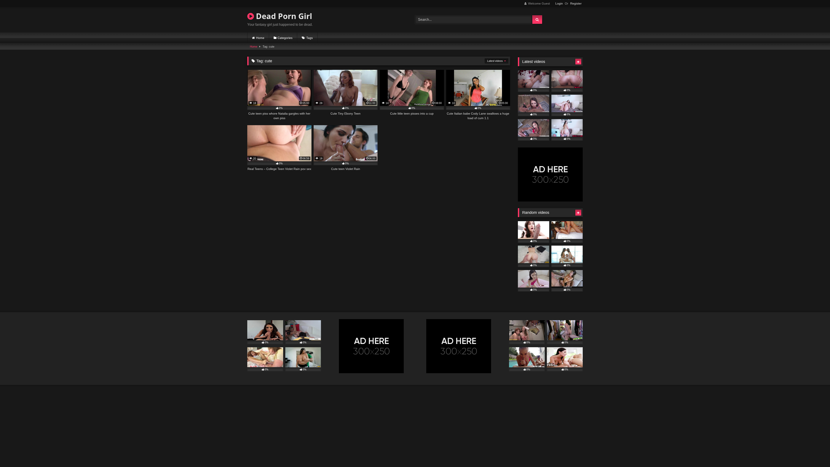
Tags (309, 38)
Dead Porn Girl (283, 16)
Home (260, 38)
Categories (285, 38)
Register (576, 3)
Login (559, 3)
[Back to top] (816, 454)
